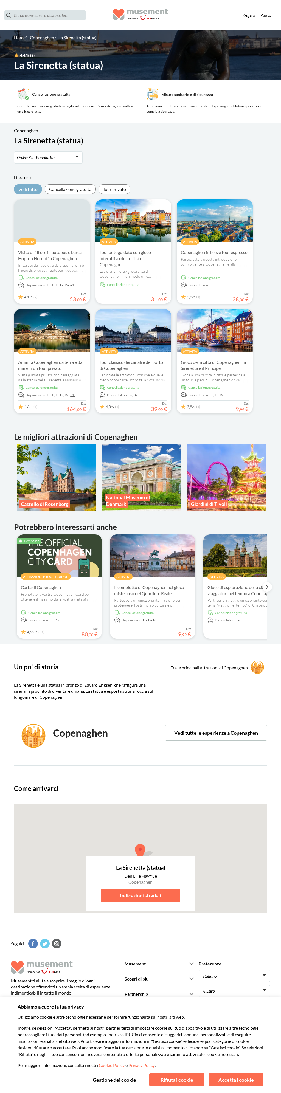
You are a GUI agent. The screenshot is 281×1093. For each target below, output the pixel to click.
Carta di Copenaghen (41, 587)
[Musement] (140, 15)
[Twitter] (44, 943)
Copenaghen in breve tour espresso (214, 252)
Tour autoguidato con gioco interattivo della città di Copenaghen (125, 258)
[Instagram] (55, 943)
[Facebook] (32, 943)
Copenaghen (42, 37)
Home (20, 37)
